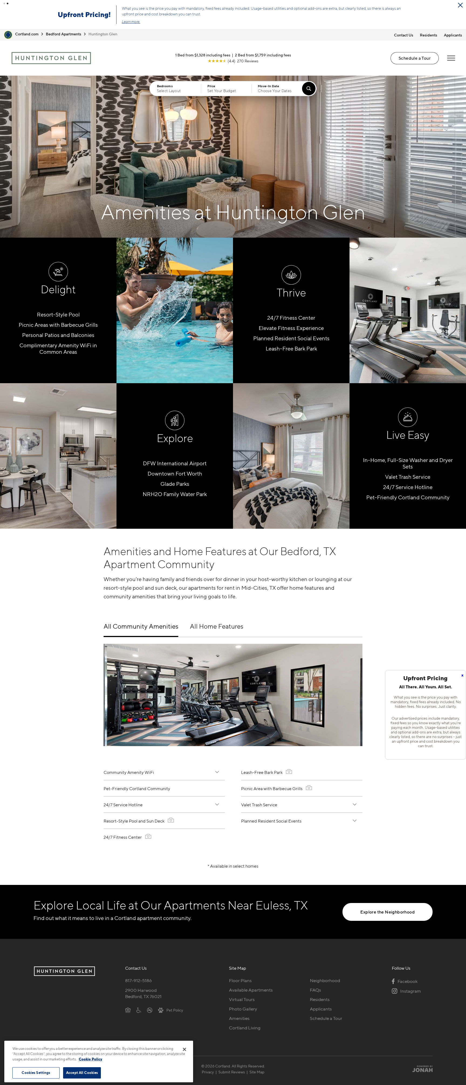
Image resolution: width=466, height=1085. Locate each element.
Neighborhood (325, 980)
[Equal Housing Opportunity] (128, 1010)
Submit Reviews (231, 1072)
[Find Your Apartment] (309, 88)
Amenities (239, 1018)
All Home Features (216, 626)
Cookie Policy (90, 1059)
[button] (4, 3)
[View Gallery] (171, 820)
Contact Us (403, 35)
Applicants (453, 35)
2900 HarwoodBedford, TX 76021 (143, 993)
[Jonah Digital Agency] (420, 1069)
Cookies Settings (36, 1072)
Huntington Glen (102, 34)
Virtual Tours (242, 999)
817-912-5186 (138, 980)
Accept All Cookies (82, 1072)
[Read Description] (217, 772)
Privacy (208, 1072)
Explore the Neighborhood (387, 912)
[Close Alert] (460, 5)
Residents (428, 35)
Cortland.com (27, 34)
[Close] (184, 1049)
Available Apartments (251, 990)
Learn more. (131, 21)
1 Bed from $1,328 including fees (202, 55)
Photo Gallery (243, 1009)
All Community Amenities (141, 626)
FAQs (315, 990)
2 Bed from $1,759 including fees (263, 55)
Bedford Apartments (63, 34)
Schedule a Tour (415, 58)
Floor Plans (240, 980)
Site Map (256, 1072)
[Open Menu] (451, 58)
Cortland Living (245, 1027)
